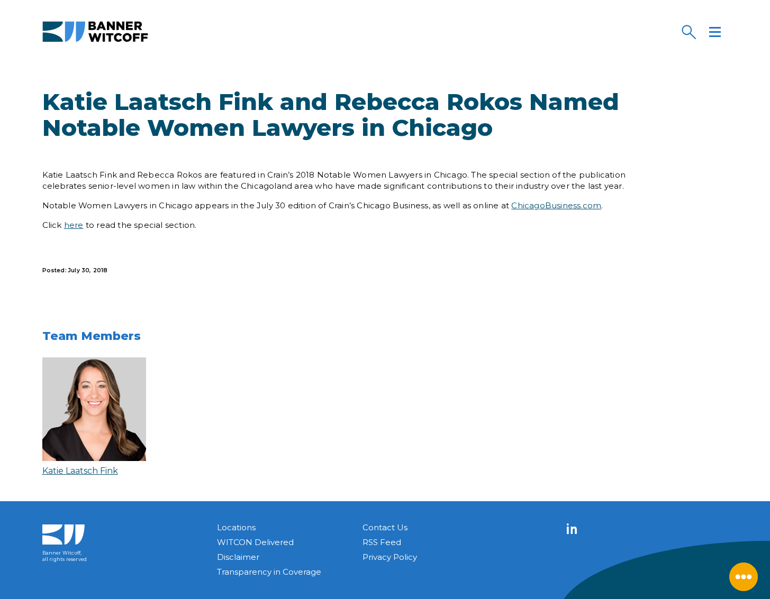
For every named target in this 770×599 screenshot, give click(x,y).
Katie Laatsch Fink (80, 471)
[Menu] (715, 32)
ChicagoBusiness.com (556, 205)
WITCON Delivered (255, 542)
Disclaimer (238, 557)
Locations (236, 527)
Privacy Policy (390, 557)
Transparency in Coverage (269, 572)
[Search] (688, 32)
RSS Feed (382, 542)
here (74, 225)
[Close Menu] (743, 577)
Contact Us (385, 527)
